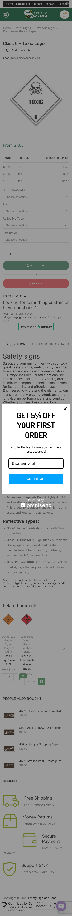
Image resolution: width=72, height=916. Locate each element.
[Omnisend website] (36, 503)
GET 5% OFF (36, 479)
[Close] (65, 408)
